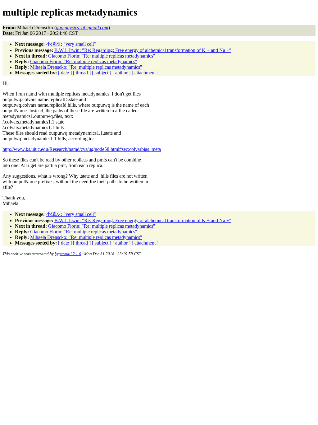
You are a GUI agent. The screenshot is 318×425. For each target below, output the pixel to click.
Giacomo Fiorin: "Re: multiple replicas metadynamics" (101, 55)
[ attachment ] (145, 72)
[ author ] (121, 72)
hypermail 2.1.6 (68, 253)
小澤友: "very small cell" (71, 44)
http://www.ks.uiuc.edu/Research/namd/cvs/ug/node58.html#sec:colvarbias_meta (81, 149)
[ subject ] (101, 72)
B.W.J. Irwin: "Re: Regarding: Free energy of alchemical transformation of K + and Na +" (142, 50)
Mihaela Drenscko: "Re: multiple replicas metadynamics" (86, 67)
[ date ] (65, 72)
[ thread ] (82, 72)
